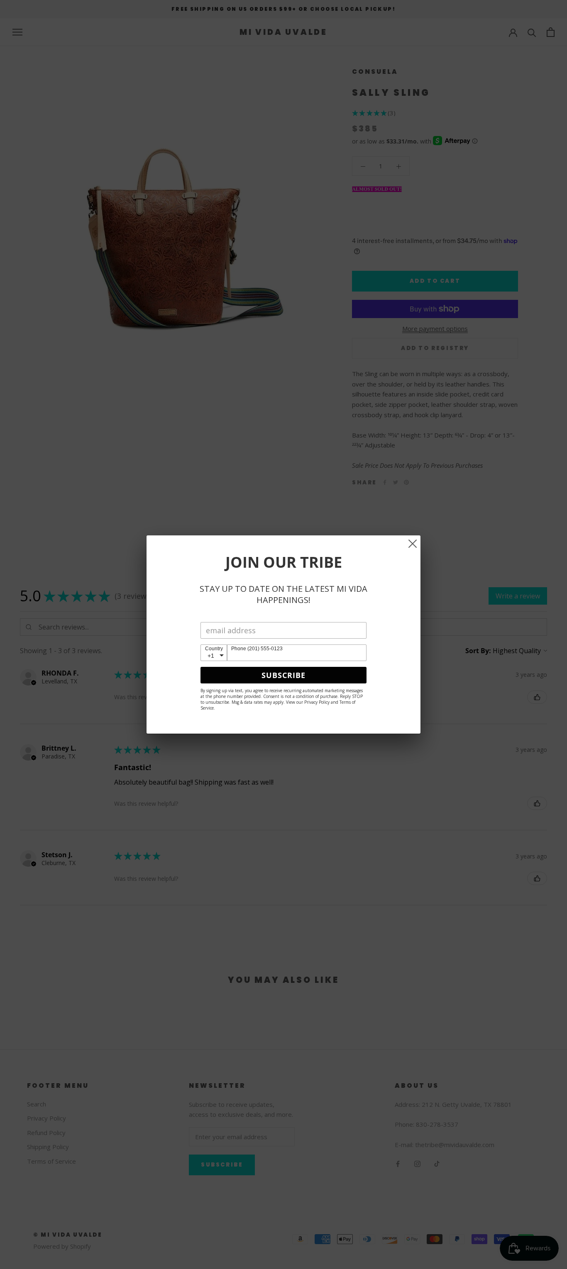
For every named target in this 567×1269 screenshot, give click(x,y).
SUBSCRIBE (283, 675)
